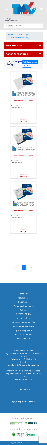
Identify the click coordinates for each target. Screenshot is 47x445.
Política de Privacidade (23, 326)
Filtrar (27, 66)
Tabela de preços (30, 62)
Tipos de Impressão (24, 330)
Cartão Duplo (23, 34)
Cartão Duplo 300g (20, 37)
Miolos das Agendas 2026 (23, 322)
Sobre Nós (23, 294)
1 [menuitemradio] (23, 267)
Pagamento (23, 302)
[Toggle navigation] (7, 9)
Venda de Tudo (23, 318)
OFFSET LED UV (23, 314)
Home (10, 34)
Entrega (23, 310)
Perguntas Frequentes (24, 306)
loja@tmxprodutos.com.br (23, 401)
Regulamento (24, 298)
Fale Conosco (23, 338)
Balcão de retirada (23, 334)
